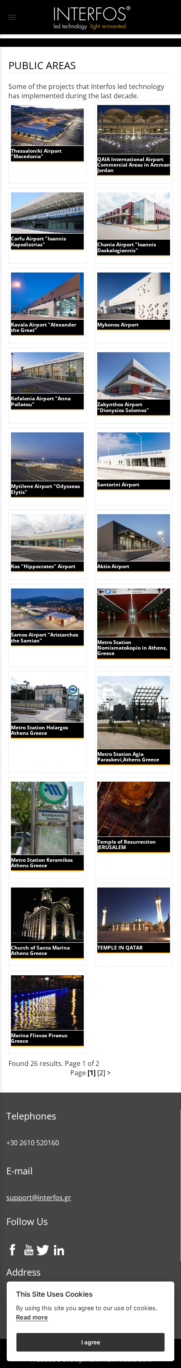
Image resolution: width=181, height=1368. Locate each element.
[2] (101, 1072)
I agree (90, 1342)
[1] (92, 1072)
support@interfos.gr (38, 1197)
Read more (32, 1317)
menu (12, 17)
